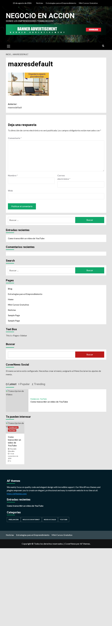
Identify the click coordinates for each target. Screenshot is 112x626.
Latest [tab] (12, 384)
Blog (10, 288)
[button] (8, 45)
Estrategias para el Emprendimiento (61, 3)
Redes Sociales (50, 519)
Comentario (15, 138)
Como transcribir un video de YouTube (26, 238)
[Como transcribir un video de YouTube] (17, 392)
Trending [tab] (39, 384)
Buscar (10, 344)
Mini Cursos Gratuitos (88, 3)
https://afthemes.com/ (17, 493)
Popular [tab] (24, 384)
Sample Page (14, 315)
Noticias (39, 3)
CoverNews (70, 543)
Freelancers (34, 399)
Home (11, 299)
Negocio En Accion (40, 16)
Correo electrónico (63, 177)
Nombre (13, 175)
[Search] (103, 46)
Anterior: (15, 106)
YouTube (43, 399)
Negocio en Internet (31, 519)
